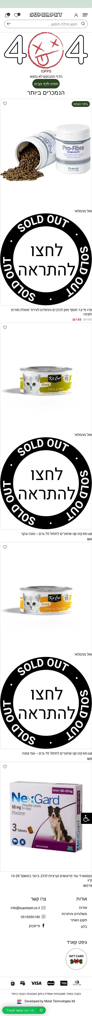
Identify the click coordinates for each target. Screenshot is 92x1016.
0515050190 (30, 916)
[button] (5, 104)
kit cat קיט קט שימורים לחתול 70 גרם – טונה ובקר (56, 533)
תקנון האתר (78, 919)
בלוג (84, 926)
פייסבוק (34, 925)
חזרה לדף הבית (46, 83)
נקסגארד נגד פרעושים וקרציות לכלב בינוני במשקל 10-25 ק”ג (51, 877)
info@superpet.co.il (25, 907)
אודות (83, 907)
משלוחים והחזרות (74, 913)
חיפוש (9, 24)
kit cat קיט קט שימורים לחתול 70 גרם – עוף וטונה (57, 753)
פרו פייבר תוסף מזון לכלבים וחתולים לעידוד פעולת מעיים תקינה (51, 311)
